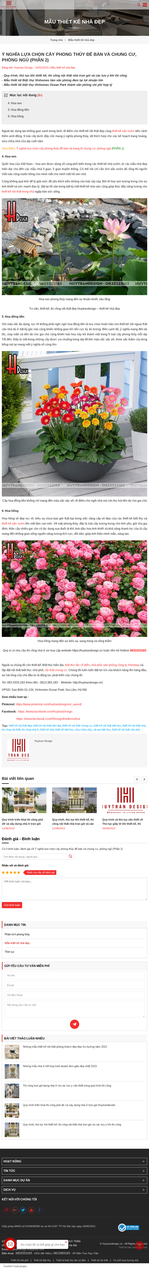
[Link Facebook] (39, 1210)
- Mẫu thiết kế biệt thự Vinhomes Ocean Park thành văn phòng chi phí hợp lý (57, 85)
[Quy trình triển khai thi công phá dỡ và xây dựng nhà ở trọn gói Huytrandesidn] (24, 801)
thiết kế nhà (47, 729)
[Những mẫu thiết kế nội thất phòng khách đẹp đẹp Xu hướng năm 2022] (12, 1052)
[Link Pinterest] (7, 1210)
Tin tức (9, 1170)
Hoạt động (12, 1161)
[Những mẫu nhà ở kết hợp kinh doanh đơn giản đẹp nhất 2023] (12, 1071)
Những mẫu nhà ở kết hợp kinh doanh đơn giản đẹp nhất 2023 (60, 1066)
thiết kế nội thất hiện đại (47, 725)
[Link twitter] (23, 1210)
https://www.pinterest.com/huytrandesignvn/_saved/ (48, 704)
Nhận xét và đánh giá (15, 865)
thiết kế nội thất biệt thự (107, 725)
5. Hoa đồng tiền (18, 109)
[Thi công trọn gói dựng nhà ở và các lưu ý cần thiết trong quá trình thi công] (12, 1091)
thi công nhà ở (30, 729)
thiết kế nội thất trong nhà (18, 191)
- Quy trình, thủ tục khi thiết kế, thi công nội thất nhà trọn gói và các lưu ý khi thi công (64, 75)
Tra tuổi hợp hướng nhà (125, 1260)
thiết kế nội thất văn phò (126, 729)
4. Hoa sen (15, 103)
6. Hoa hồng (16, 116)
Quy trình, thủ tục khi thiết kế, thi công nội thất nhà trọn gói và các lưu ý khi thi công (73, 823)
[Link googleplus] (15, 1210)
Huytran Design (43, 740)
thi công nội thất (11, 729)
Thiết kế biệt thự (42, 1260)
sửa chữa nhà (83, 729)
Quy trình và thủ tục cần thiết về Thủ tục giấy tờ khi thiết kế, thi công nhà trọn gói (122, 823)
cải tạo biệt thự (101, 729)
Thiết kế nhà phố (19, 1260)
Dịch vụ (9, 1189)
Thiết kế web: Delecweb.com (133, 1247)
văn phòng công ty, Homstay (121, 665)
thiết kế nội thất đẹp (20, 725)
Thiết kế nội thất (99, 1260)
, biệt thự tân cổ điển (77, 665)
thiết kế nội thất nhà (133, 725)
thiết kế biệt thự (64, 729)
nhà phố (96, 665)
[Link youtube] (31, 1210)
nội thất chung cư (56, 670)
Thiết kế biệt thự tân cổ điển (71, 1260)
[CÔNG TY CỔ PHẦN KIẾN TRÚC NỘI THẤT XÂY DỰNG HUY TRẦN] (8, 4)
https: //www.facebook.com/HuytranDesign (45, 711)
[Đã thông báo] (128, 1230)
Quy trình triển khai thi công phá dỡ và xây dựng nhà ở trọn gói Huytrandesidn (22, 823)
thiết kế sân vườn (123, 131)
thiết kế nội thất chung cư (77, 725)
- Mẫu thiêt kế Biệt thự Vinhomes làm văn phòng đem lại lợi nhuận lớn (52, 80)
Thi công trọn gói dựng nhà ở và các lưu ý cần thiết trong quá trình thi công (67, 1085)
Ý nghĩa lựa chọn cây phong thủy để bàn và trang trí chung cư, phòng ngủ (70, 148)
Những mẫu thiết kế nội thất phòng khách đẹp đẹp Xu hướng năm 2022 (65, 1046)
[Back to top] (139, 1245)
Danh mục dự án (16, 1180)
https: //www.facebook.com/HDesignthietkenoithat (48, 718)
